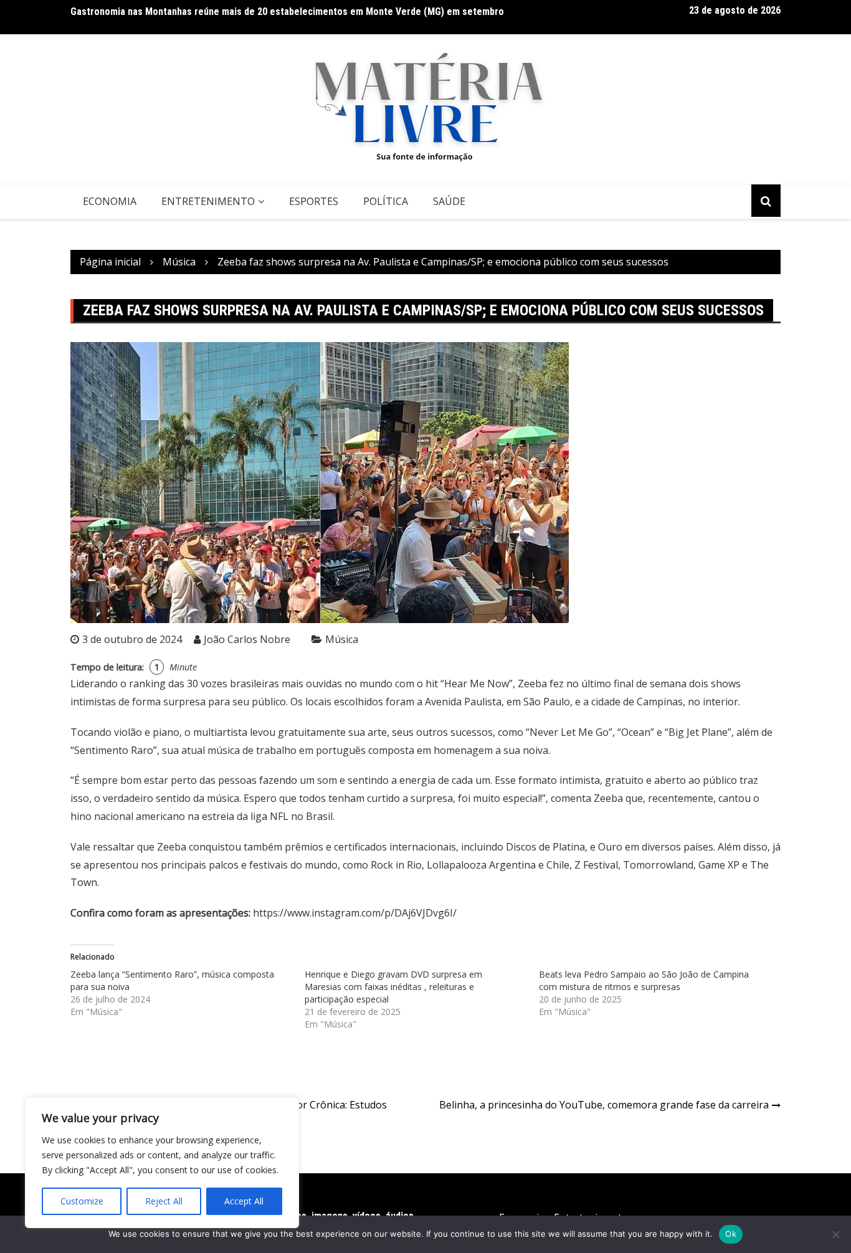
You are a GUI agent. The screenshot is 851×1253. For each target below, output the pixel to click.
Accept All (244, 1201)
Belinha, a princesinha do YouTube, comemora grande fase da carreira (604, 1105)
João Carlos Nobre (247, 639)
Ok (730, 1234)
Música (341, 639)
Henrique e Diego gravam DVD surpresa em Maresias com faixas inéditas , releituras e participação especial (393, 986)
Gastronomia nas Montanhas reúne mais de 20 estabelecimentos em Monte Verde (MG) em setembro (287, 11)
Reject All (164, 1201)
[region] (162, 1162)
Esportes (313, 201)
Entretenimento (208, 201)
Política (385, 201)
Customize (81, 1201)
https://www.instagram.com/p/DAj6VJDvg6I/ (355, 913)
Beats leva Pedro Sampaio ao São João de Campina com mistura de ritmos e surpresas (644, 980)
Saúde (449, 201)
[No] (835, 1234)
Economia (109, 201)
